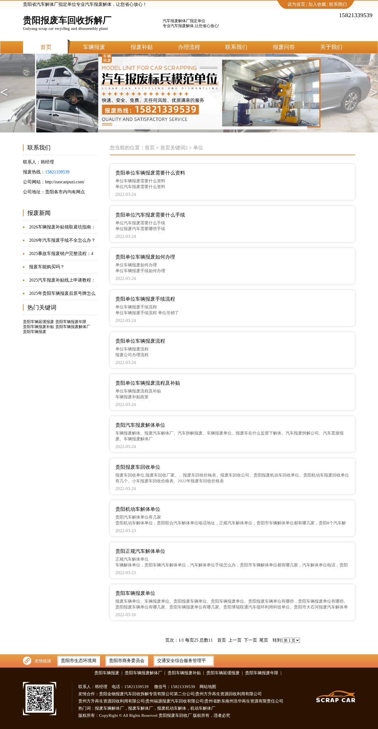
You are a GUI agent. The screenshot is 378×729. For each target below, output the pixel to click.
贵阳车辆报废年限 (70, 322)
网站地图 (208, 686)
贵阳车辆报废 (34, 332)
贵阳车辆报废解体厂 (72, 327)
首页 (150, 147)
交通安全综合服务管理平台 (181, 661)
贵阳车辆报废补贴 (38, 327)
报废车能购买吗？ (46, 266)
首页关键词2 (174, 147)
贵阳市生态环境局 (78, 660)
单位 (198, 147)
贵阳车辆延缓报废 (38, 322)
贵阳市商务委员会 (126, 660)
